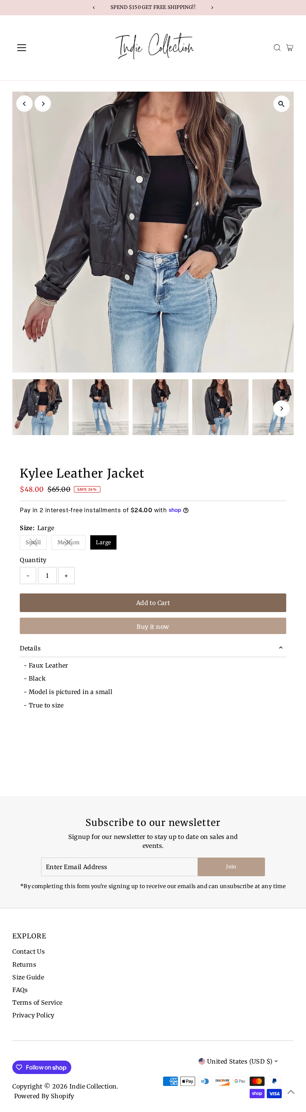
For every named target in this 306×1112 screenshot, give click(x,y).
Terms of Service (37, 1002)
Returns (24, 964)
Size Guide (28, 977)
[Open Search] (277, 47)
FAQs (20, 990)
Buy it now (153, 626)
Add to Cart (153, 602)
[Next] (42, 103)
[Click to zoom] (281, 103)
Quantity (33, 560)
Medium (71, 543)
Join (231, 867)
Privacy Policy (33, 1015)
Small (36, 543)
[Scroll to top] (291, 1091)
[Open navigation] (45, 47)
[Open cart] (289, 47)
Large (103, 542)
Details (30, 648)
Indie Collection (92, 1086)
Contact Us (28, 951)
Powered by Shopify (44, 1096)
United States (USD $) (239, 1061)
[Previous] (24, 103)
